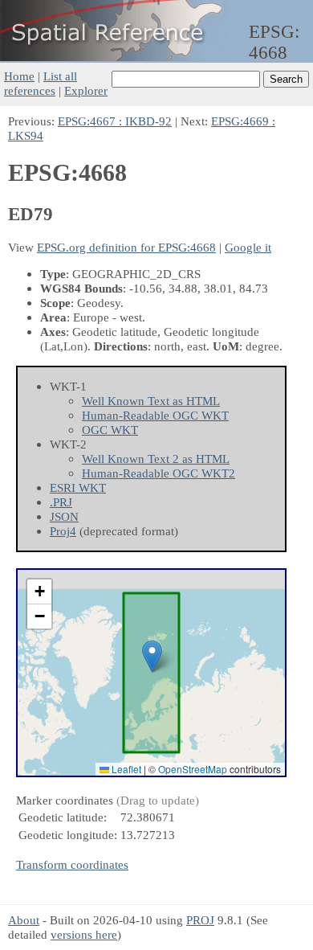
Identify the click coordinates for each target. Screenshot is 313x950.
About (23, 920)
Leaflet (125, 769)
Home (19, 76)
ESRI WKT (78, 487)
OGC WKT (110, 429)
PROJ (200, 920)
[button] (152, 656)
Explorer (86, 90)
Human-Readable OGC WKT (155, 415)
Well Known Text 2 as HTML (156, 458)
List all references (40, 83)
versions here (84, 934)
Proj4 (63, 531)
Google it (248, 247)
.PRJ (61, 502)
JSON (64, 516)
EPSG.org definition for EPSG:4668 (126, 247)
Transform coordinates (72, 864)
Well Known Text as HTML (151, 400)
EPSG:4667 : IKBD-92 (115, 121)
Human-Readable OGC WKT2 (158, 473)
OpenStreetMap (192, 769)
